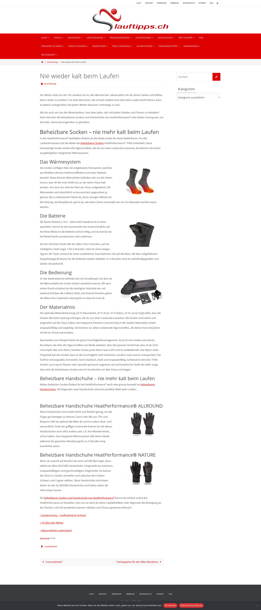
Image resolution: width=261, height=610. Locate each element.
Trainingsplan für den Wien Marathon (137, 562)
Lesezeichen (51, 546)
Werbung (175, 3)
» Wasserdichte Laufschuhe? (56, 530)
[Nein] (257, 605)
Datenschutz (189, 3)
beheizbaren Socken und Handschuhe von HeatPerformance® (79, 498)
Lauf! (138, 3)
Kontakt (149, 3)
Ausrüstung (52, 62)
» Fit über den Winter (51, 522)
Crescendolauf (53, 562)
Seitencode (44, 538)
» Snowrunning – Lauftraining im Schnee (63, 515)
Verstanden (170, 605)
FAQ (211, 3)
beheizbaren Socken (92, 143)
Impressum (162, 3)
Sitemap (202, 3)
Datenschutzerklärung (191, 605)
